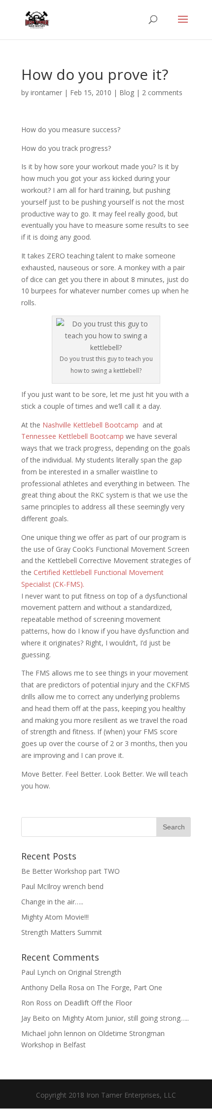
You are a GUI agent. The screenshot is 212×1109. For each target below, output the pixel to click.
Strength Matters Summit (61, 932)
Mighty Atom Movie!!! (55, 917)
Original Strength (94, 972)
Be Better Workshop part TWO (70, 871)
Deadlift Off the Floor (98, 1002)
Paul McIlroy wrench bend (62, 886)
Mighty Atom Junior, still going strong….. (125, 1018)
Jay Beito (35, 1018)
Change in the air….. (52, 901)
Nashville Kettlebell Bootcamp (91, 424)
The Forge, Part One (129, 987)
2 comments (162, 92)
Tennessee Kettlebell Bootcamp (73, 436)
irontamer (46, 92)
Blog (126, 92)
